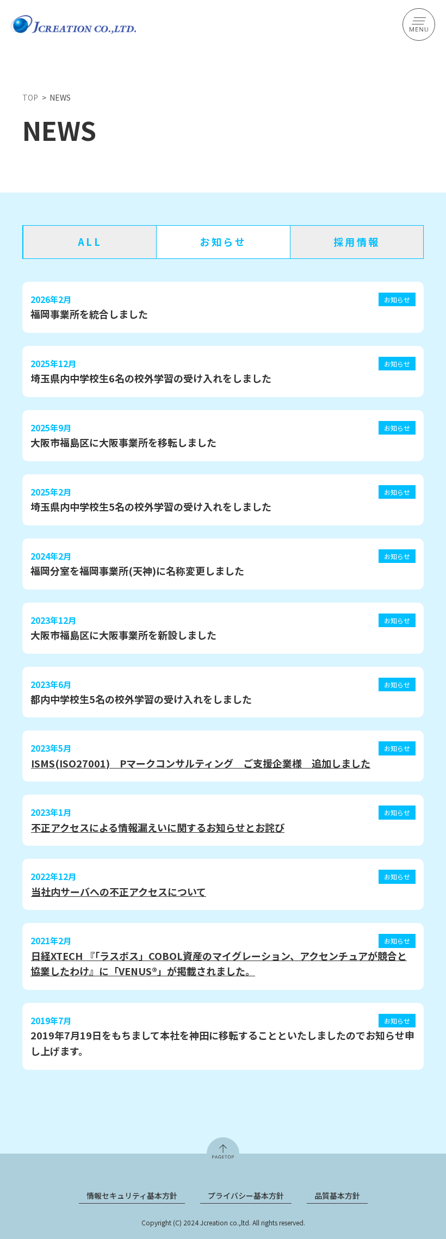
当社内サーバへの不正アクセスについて (118, 891)
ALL (90, 241)
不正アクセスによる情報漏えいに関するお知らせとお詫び (157, 827)
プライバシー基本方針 (246, 1195)
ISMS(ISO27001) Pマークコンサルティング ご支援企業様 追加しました (200, 763)
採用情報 (357, 241)
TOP (30, 97)
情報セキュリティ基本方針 (131, 1195)
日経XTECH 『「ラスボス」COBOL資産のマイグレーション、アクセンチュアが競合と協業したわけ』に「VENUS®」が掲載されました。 (218, 963)
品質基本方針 (337, 1195)
